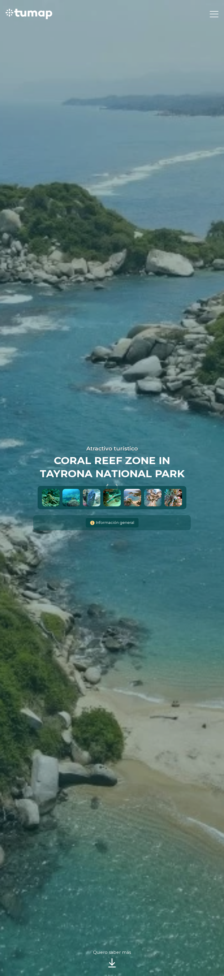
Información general (115, 522)
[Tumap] (29, 14)
